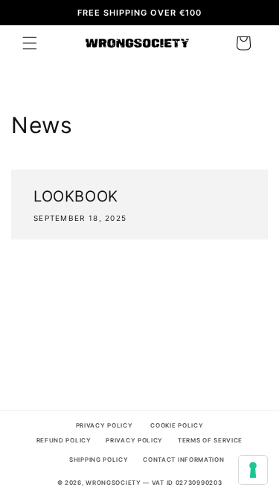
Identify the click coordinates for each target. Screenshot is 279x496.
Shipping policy (99, 459)
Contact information (183, 459)
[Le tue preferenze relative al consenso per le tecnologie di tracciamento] (253, 470)
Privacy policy (134, 440)
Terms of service (210, 440)
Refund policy (64, 440)
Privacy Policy (104, 425)
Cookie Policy (176, 425)
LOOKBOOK (75, 196)
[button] (29, 43)
